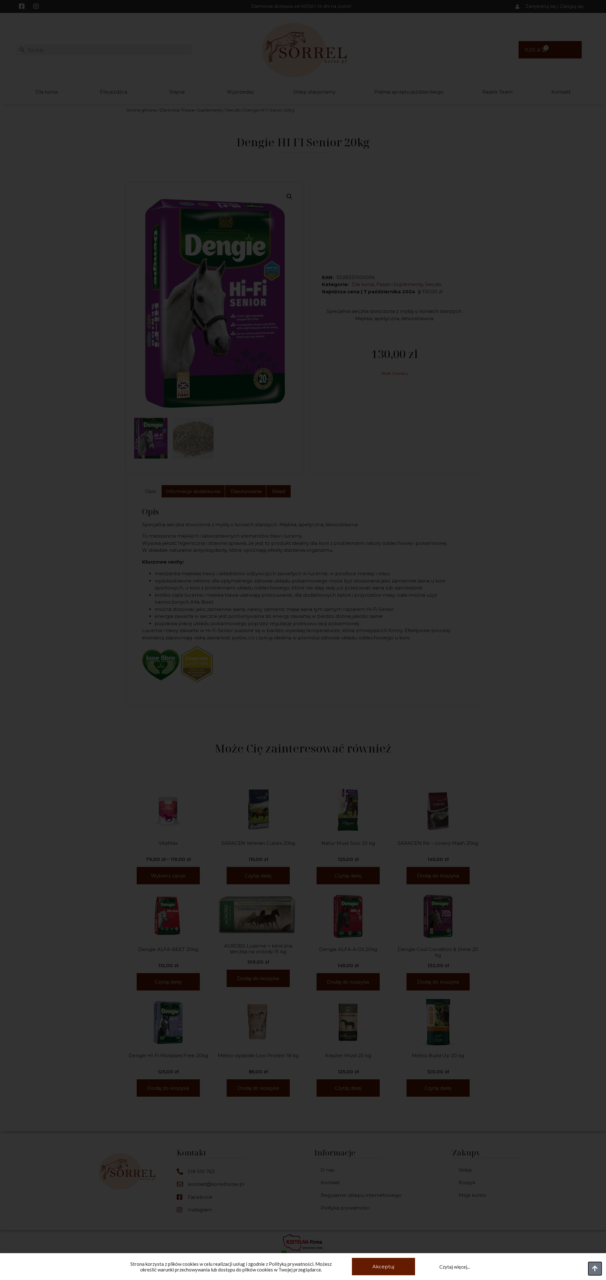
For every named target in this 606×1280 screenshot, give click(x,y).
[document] (303, 640)
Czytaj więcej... (454, 1267)
